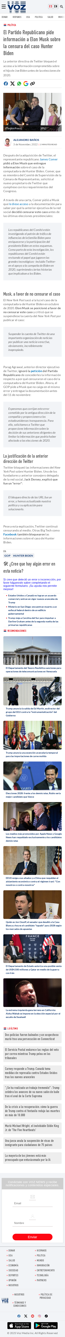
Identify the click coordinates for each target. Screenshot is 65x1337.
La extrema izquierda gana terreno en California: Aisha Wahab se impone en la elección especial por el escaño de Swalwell (33, 1013)
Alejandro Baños (26, 139)
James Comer (49, 159)
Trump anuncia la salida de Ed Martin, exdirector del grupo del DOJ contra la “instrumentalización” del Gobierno (33, 712)
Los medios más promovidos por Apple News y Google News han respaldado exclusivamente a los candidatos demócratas (34, 837)
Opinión (12, 1280)
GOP (7, 555)
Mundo (61, 17)
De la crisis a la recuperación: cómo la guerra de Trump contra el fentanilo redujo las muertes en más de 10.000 (32, 1111)
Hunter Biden (23, 555)
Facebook (10, 534)
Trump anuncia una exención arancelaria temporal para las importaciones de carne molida (32, 754)
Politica (38, 17)
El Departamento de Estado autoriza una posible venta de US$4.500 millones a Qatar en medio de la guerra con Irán (34, 969)
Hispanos (17, 17)
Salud (50, 17)
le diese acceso (18, 204)
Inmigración (43, 1265)
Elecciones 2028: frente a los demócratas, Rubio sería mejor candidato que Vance (33, 795)
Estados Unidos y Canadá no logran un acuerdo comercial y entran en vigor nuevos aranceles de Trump (33, 599)
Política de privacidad (46, 1296)
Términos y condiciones (19, 1305)
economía (13, 1265)
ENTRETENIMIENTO (46, 1270)
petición (36, 371)
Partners (41, 1280)
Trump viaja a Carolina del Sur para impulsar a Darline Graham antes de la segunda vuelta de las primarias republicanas (33, 621)
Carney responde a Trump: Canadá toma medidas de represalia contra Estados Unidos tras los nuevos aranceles (31, 1073)
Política (12, 25)
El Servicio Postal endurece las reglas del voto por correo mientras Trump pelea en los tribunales (32, 1054)
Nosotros (13, 1285)
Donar (5, 17)
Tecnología (42, 1275)
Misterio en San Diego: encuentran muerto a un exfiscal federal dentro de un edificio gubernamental (32, 610)
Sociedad (13, 1270)
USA (28, 17)
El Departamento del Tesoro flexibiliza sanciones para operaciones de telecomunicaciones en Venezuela (33, 670)
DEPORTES (13, 1275)
